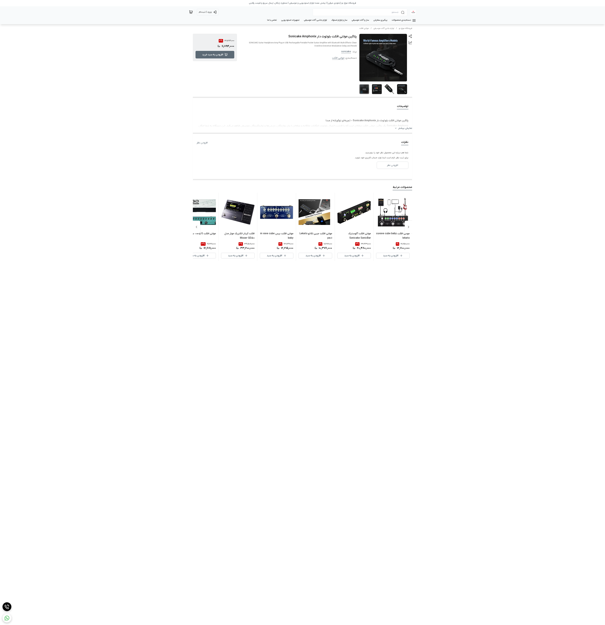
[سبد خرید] (191, 12)
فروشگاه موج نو (405, 28)
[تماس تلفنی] (7, 606)
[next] (196, 227)
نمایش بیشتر (405, 128)
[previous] (408, 227)
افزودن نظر (202, 142)
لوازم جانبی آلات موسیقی (383, 28)
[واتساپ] (7, 618)
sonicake (346, 51)
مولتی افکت (364, 28)
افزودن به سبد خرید (212, 54)
